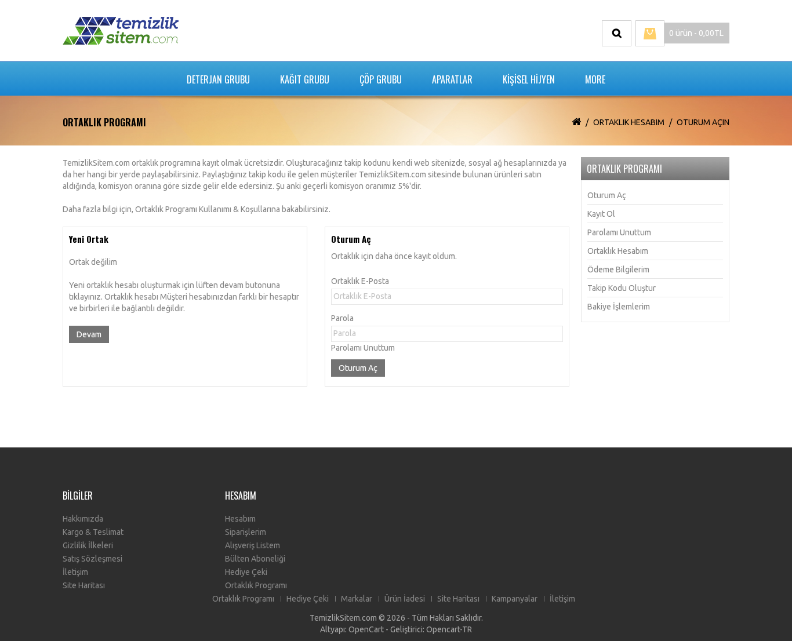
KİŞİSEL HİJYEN (529, 79)
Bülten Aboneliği (255, 558)
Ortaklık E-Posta (360, 281)
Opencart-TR (449, 629)
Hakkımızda (83, 518)
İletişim (75, 572)
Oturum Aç (606, 195)
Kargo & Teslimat (93, 532)
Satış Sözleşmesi (92, 558)
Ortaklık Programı (256, 585)
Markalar (356, 598)
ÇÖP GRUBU (380, 79)
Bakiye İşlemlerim (618, 306)
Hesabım (240, 518)
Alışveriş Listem (252, 545)
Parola (342, 318)
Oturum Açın (703, 122)
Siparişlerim (245, 532)
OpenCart (366, 629)
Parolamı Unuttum (363, 347)
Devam (89, 334)
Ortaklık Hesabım (628, 122)
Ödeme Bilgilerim (618, 269)
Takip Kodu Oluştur (621, 288)
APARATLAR (452, 79)
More (595, 79)
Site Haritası (84, 585)
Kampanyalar (514, 598)
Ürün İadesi (404, 598)
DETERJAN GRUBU (218, 79)
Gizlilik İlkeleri (88, 545)
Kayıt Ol (601, 213)
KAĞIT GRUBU (304, 79)
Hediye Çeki (246, 572)
